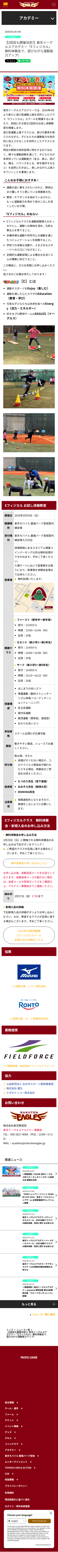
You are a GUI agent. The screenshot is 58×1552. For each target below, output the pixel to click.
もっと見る (29, 1301)
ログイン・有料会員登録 (17, 1508)
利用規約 (9, 1494)
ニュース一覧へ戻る (43, 1311)
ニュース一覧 (23, 1326)
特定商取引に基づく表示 (17, 1501)
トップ (9, 1326)
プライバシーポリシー (16, 1488)
